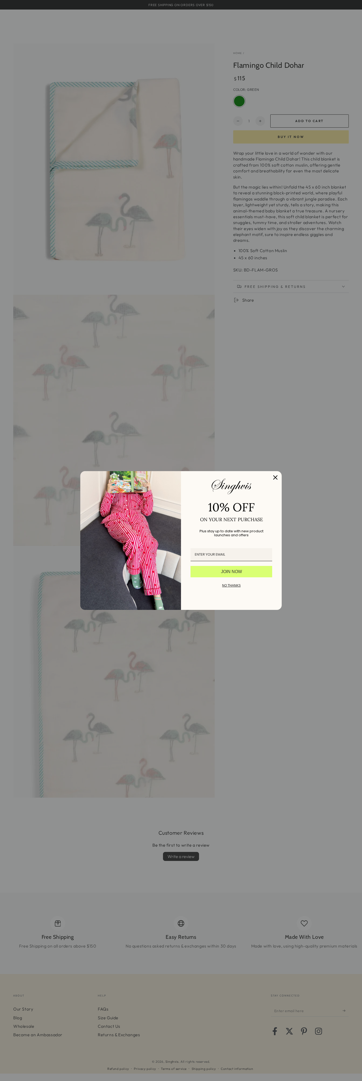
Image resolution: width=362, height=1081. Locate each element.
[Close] (275, 477)
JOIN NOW (231, 571)
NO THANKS (231, 585)
